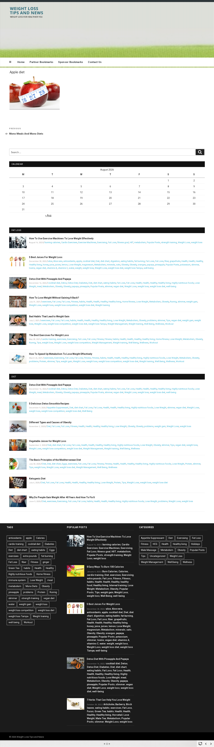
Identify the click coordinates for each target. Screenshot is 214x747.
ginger (46, 562)
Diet (97, 261)
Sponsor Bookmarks (70, 62)
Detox (64, 283)
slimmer (195, 264)
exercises (46, 301)
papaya (150, 264)
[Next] (211, 743)
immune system (17, 580)
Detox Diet (73, 283)
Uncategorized (157, 556)
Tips (168, 320)
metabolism (140, 242)
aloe (50, 261)
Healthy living (35, 264)
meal (39, 286)
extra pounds (30, 556)
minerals (111, 264)
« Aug (48, 215)
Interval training (118, 585)
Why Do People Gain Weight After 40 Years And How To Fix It (62, 497)
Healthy (199, 261)
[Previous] (205, 743)
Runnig (173, 301)
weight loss (196, 242)
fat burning (139, 261)
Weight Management (118, 324)
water (71, 268)
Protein (42, 361)
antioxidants (69, 261)
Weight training (102, 305)
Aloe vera (57, 261)
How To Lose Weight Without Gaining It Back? (54, 297)
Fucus (90, 711)
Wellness (159, 324)
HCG (155, 544)
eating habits (127, 261)
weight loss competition (66, 305)
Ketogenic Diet (37, 478)
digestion (115, 261)
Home (21, 62)
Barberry (120, 704)
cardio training (49, 339)
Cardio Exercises (69, 242)
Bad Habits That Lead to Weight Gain (49, 316)
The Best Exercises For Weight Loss (49, 335)
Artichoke (108, 704)
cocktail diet (89, 261)
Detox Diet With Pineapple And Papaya (50, 279)
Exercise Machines (87, 242)
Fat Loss (112, 242)
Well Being (149, 324)
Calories (40, 538)
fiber (167, 261)
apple (79, 261)
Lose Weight (75, 264)
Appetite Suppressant (57, 407)
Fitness (74, 301)
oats (118, 264)
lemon (65, 264)
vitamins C (63, 268)
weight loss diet (115, 268)
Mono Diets (31, 586)
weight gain (191, 301)
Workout (169, 324)
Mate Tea (101, 718)
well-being (149, 268)
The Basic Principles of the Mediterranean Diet (55, 460)
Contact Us (94, 62)
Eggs (64, 464)
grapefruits (175, 261)
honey (45, 264)
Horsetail (117, 715)
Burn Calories (110, 571)
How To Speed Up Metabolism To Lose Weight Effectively (60, 354)
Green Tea (14, 568)
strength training (169, 242)
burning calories (52, 242)
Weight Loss (184, 242)
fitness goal (123, 242)
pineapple (160, 264)
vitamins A (52, 268)
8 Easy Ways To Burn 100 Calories (105, 566)
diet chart (105, 261)
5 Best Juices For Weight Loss (45, 257)
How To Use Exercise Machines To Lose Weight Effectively (61, 238)
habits (82, 301)
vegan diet (41, 268)
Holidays (195, 544)
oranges (142, 264)
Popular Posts (153, 242)
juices (58, 264)
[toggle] (200, 743)
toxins (32, 268)
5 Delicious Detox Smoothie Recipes (49, 403)
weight (78, 268)
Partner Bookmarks (41, 62)
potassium (185, 264)
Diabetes (83, 283)
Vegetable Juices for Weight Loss (47, 441)
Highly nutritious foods (183, 283)
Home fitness (128, 301)
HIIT (131, 242)
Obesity (125, 264)
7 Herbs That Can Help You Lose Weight (108, 699)
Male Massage (148, 550)
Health (184, 261)
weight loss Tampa (133, 268)
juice (51, 264)
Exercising (102, 242)
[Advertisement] (140, 29)
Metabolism (100, 264)
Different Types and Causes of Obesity (50, 422)
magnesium (87, 264)
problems (151, 320)
